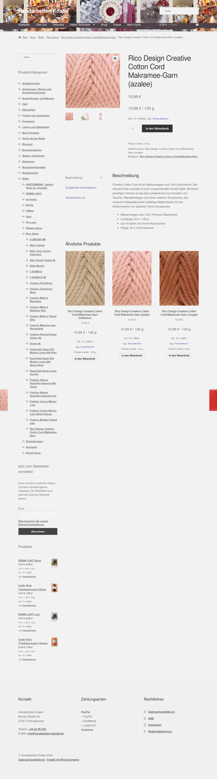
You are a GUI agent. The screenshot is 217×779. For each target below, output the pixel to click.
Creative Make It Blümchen (39, 299)
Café (24, 104)
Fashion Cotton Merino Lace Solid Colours (43, 412)
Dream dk (35, 343)
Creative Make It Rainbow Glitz (39, 308)
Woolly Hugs (33, 453)
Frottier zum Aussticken (36, 115)
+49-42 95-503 (37, 729)
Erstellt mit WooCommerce (63, 760)
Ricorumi (27, 144)
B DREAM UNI (38, 239)
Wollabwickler (30, 173)
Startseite (24, 24)
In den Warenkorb (157, 128)
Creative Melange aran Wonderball (43, 326)
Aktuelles (58, 24)
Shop (104, 24)
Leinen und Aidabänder (36, 127)
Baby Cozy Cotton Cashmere (40, 252)
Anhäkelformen (31, 83)
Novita (29, 205)
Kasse (117, 24)
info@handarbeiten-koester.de (45, 733)
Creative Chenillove (41, 283)
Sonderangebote (32, 150)
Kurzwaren (28, 121)
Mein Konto (134, 24)
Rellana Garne (34, 228)
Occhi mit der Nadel (33, 138)
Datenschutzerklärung (161, 712)
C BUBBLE (36, 271)
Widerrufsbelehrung (160, 731)
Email (21, 508)
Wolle (41, 37)
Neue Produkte (30, 132)
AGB (151, 718)
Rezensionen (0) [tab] (75, 198)
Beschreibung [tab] (73, 177)
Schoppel (31, 447)
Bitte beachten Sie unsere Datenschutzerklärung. (33, 522)
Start (24, 37)
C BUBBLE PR (38, 277)
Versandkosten (160, 118)
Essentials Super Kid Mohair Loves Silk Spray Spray (42, 362)
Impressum (154, 725)
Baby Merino (37, 265)
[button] (115, 58)
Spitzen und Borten (33, 155)
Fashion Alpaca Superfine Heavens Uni (43, 394)
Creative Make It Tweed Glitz (43, 317)
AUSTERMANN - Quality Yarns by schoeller (39, 186)
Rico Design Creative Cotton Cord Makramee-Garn (88, 37)
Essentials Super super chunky (43, 372)
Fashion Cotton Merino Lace (43, 403)
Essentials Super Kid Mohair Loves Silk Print (43, 351)
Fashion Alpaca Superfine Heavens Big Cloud (43, 383)
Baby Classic (37, 245)
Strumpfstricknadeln (34, 167)
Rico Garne (53, 37)
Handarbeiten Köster (43, 10)
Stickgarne (28, 161)
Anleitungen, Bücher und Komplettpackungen (36, 90)
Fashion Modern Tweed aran (43, 421)
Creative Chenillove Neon (41, 290)
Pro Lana (31, 222)
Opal (28, 216)
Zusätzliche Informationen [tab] (80, 187)
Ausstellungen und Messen (38, 98)
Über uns (41, 24)
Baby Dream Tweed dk (42, 260)
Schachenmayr (34, 441)
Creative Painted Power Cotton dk (43, 336)
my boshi (31, 199)
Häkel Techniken (80, 24)
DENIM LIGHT (34, 193)
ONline (30, 210)
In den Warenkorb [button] (85, 358)
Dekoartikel (28, 109)
